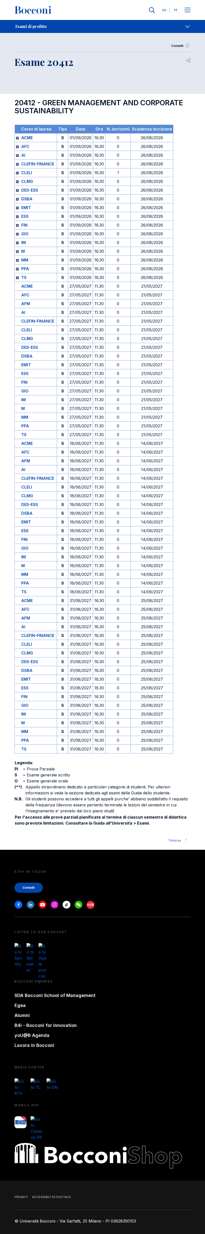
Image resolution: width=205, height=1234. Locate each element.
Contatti (177, 46)
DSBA (26, 198)
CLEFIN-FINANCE (37, 163)
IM (23, 242)
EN (164, 10)
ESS (24, 216)
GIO (24, 233)
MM (24, 259)
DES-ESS (29, 190)
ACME (27, 137)
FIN (24, 225)
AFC (25, 146)
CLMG (27, 181)
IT (175, 10)
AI (23, 155)
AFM (25, 303)
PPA (25, 268)
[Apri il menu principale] (187, 10)
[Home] (33, 10)
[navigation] (102, 26)
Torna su (174, 840)
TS (23, 277)
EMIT (26, 207)
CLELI (26, 172)
